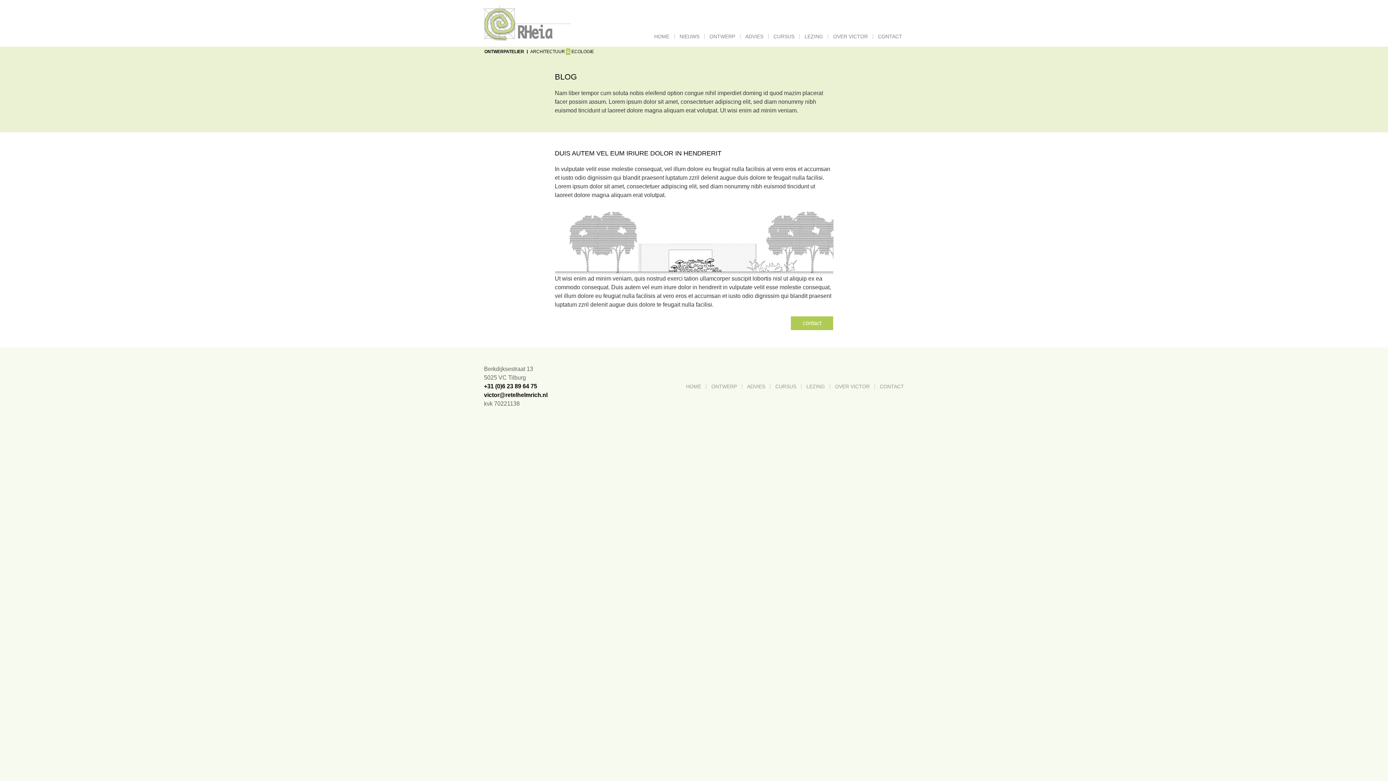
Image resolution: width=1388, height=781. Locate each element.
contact (890, 36)
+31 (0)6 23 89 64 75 (510, 386)
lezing (814, 36)
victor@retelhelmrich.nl (516, 395)
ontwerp (722, 36)
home (663, 36)
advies (754, 36)
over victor (850, 36)
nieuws (689, 36)
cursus (784, 36)
